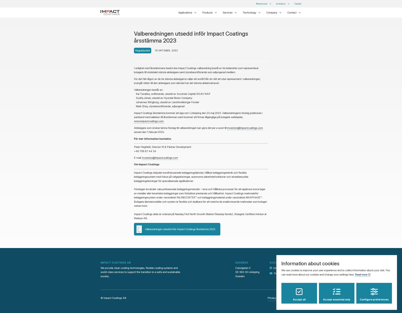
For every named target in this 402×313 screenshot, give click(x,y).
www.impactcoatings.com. (149, 121)
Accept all (299, 299)
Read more (361, 274)
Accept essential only (336, 299)
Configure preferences (374, 299)
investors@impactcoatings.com (245, 128)
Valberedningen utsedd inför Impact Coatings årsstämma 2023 (180, 229)
